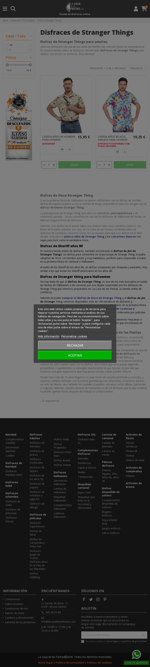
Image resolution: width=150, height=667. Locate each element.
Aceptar (75, 355)
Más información (48, 336)
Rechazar (75, 345)
